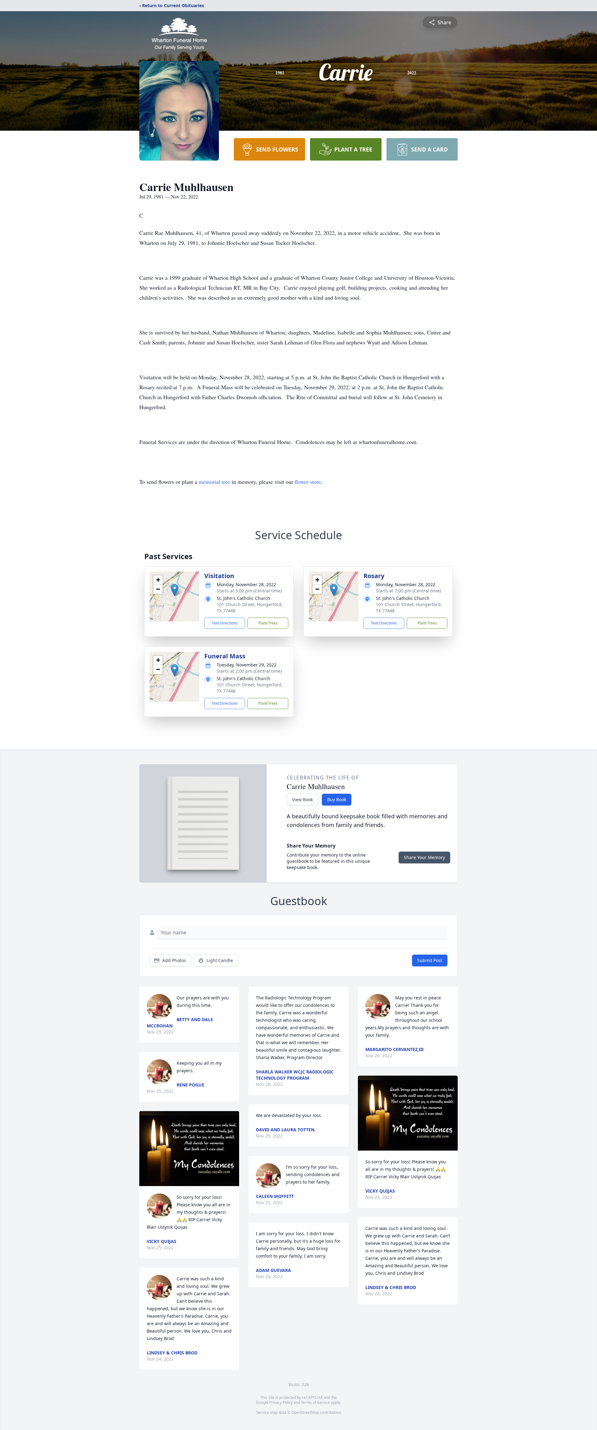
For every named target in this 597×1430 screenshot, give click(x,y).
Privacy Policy (281, 1402)
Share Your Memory (424, 857)
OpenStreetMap (305, 1412)
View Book (302, 799)
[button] (174, 590)
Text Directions (225, 623)
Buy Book (336, 799)
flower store (308, 481)
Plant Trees (268, 623)
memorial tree (214, 481)
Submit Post (429, 960)
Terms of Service (315, 1402)
